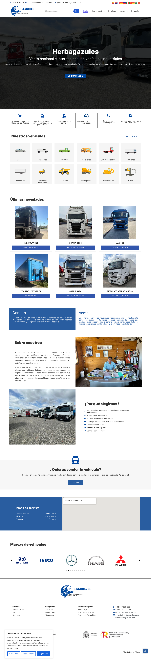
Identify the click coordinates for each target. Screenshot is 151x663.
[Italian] (127, 2)
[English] (116, 2)
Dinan (137, 652)
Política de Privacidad (87, 615)
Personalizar (13, 654)
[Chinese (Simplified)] (139, 2)
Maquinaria (49, 615)
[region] (28, 644)
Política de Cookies (86, 612)
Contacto (135, 11)
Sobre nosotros (98, 11)
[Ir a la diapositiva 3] (70, 570)
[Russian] (124, 2)
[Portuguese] (130, 2)
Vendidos (123, 11)
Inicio (85, 11)
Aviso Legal (82, 609)
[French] (119, 2)
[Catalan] (133, 2)
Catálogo (112, 11)
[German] (121, 2)
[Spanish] (113, 2)
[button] (11, 560)
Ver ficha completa (31, 248)
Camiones (49, 609)
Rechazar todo (28, 654)
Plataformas (50, 612)
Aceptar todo (43, 654)
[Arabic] (136, 2)
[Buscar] (76, 11)
